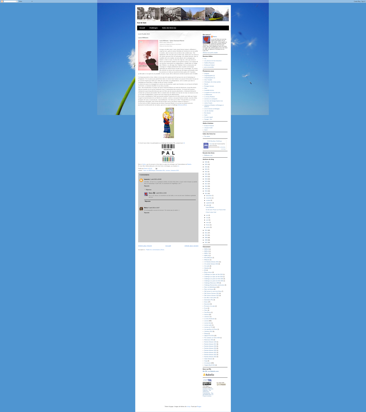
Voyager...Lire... (208, 119)
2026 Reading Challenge (214, 141)
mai (207, 217)
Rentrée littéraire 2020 (210, 350)
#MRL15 (206, 249)
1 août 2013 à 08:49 (155, 179)
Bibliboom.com (208, 155)
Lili (184, 143)
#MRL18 (206, 255)
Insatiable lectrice (209, 90)
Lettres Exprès (208, 103)
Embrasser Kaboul (209, 65)
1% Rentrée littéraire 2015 (211, 262)
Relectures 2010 (208, 340)
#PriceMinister (208, 257)
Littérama (180, 105)
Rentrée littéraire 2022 (210, 354)
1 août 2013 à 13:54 (160, 193)
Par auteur (207, 136)
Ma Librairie (207, 113)
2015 (206, 188)
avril (207, 220)
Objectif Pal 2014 (209, 335)
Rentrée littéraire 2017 (210, 344)
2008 (206, 240)
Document (207, 304)
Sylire (144, 164)
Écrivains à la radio (209, 306)
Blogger (199, 406)
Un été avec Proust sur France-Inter (216, 209)
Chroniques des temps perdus (212, 82)
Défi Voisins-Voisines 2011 (211, 293)
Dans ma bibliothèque (149, 170)
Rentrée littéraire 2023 (210, 356)
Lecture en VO (208, 327)
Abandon (206, 268)
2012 (206, 230)
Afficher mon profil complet (210, 52)
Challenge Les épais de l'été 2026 (213, 276)
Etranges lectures (209, 86)
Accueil (142, 28)
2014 (206, 191)
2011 (206, 233)
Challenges (153, 28)
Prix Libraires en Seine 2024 (212, 337)
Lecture (168, 170)
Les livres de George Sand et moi (213, 101)
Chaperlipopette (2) (209, 75)
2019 (206, 179)
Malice (146, 207)
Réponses (148, 189)
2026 (206, 162)
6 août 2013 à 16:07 (153, 207)
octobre (208, 200)
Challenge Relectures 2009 (211, 283)
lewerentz (147, 179)
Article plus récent (145, 246)
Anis (185, 105)
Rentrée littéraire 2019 (210, 348)
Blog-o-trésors (208, 272)
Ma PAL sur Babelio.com (211, 371)
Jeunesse (207, 316)
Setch (205, 130)
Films (205, 310)
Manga (206, 333)
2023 (206, 169)
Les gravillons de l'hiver (210, 329)
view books (223, 149)
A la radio (206, 266)
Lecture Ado (207, 323)
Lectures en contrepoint (210, 99)
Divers (206, 302)
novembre (209, 198)
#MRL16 (206, 251)
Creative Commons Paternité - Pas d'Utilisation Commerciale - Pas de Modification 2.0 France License (208, 392)
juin (207, 215)
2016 (206, 186)
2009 (206, 237)
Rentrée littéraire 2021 (210, 352)
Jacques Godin (208, 127)
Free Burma (207, 312)
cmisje (188, 406)
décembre (209, 195)
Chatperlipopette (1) (209, 77)
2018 (206, 181)
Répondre (146, 186)
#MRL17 (206, 253)
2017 (206, 183)
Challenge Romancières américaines (214, 285)
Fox (205, 58)
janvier (208, 227)
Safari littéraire (208, 359)
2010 (206, 235)
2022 (206, 171)
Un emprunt (207, 363)
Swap (205, 361)
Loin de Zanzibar (208, 111)
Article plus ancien (191, 246)
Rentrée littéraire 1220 (210, 342)
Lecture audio (208, 325)
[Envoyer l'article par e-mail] (156, 168)
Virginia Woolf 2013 (209, 365)
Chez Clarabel (208, 80)
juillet (207, 205)
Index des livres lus (169, 28)
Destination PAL (160, 170)
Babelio (189, 164)
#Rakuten (206, 259)
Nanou (151, 193)
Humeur (206, 314)
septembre (209, 203)
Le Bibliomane (208, 94)
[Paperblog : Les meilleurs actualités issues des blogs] (207, 381)
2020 (206, 176)
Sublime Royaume (209, 63)
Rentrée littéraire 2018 (210, 346)
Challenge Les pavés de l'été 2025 (213, 278)
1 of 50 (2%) (222, 147)
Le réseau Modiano (209, 96)
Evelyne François (209, 125)
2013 (206, 193)
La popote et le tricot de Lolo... (212, 92)
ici (178, 166)
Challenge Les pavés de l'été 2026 (213, 281)
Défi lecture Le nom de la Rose (212, 291)
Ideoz (205, 88)
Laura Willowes (210, 207)
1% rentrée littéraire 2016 (211, 264)
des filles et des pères (210, 297)
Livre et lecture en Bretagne (212, 108)
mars (207, 222)
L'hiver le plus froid (211, 212)
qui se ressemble (209, 67)
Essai (205, 308)
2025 (206, 164)
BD (205, 270)
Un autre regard (208, 117)
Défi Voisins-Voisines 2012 (211, 295)
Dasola (206, 84)
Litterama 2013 (175, 170)
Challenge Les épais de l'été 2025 (213, 274)
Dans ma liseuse (209, 289)
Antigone (206, 73)
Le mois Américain (209, 318)
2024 (206, 167)
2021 (206, 174)
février (208, 225)
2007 (206, 242)
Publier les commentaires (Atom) (155, 249)
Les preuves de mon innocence (213, 60)
